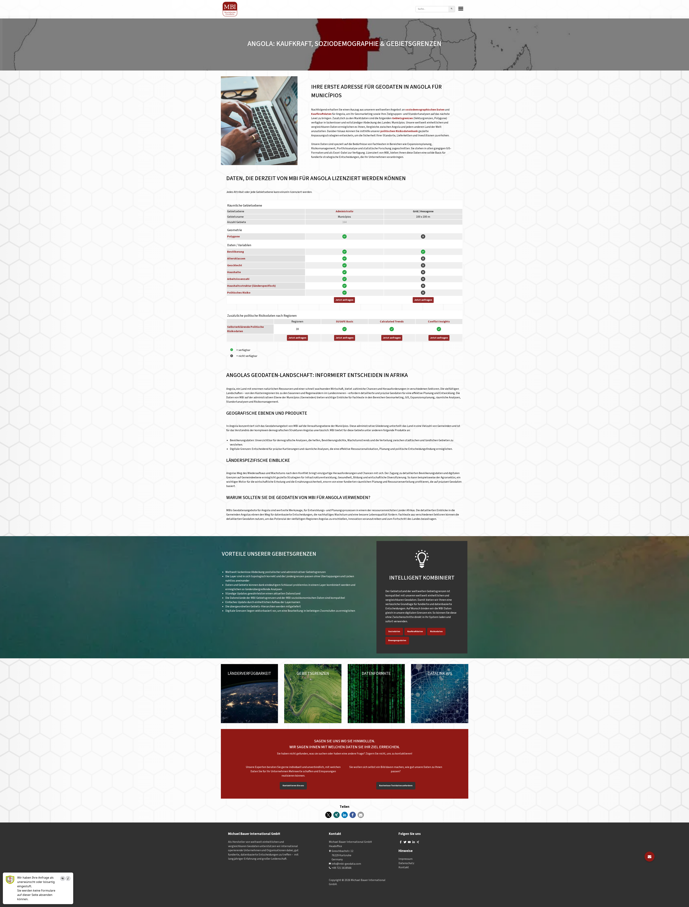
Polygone (233, 236)
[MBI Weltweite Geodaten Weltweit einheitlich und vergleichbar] (230, 9)
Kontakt (404, 867)
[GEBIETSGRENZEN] (312, 693)
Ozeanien (260, 681)
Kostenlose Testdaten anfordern (396, 785)
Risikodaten (436, 631)
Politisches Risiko (238, 293)
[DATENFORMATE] (376, 693)
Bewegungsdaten (397, 640)
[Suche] (451, 9)
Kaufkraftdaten (321, 114)
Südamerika (235, 681)
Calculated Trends (392, 322)
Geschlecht (234, 265)
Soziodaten (394, 631)
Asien (248, 681)
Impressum (406, 859)
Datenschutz (406, 863)
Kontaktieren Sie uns (293, 785)
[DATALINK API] (439, 693)
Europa (231, 677)
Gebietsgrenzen (402, 118)
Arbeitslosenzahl (238, 279)
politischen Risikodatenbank (399, 131)
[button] (328, 815)
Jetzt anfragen (344, 300)
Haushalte (234, 272)
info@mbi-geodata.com (346, 864)
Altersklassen (236, 259)
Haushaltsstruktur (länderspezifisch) (251, 286)
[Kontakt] (650, 857)
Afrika (231, 686)
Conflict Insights (439, 322)
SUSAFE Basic (344, 322)
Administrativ (344, 211)
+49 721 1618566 (341, 868)
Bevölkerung (235, 252)
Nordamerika (247, 677)
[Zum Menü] (461, 9)
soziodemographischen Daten (424, 110)
